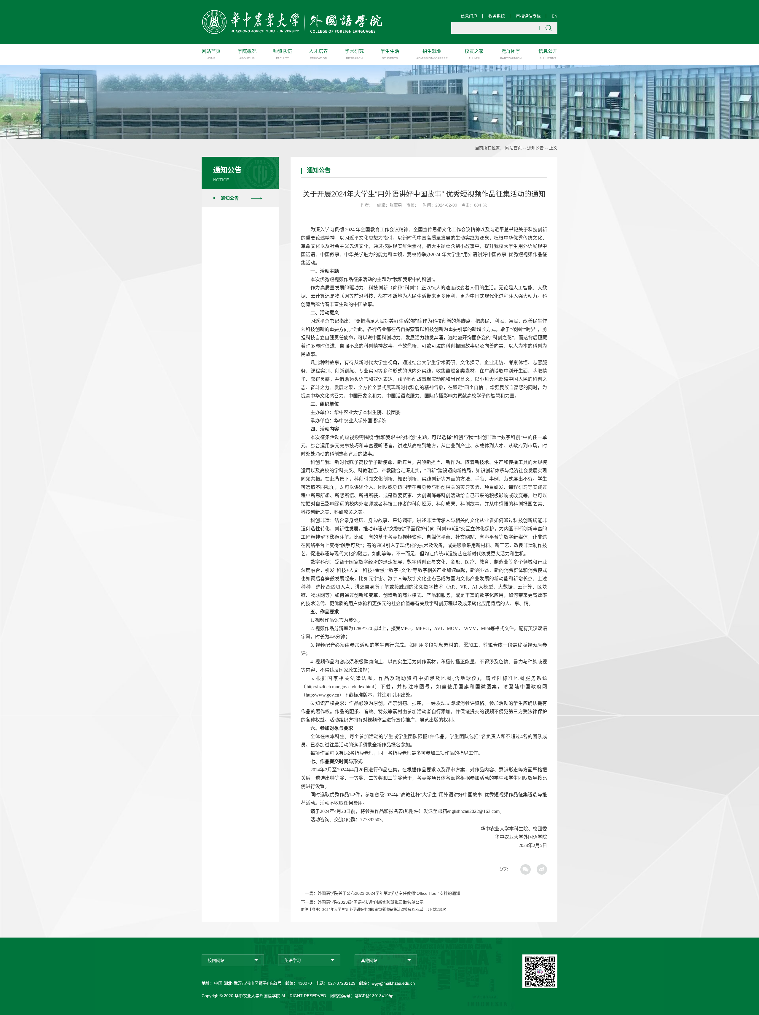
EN (554, 16)
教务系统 (496, 16)
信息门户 (469, 16)
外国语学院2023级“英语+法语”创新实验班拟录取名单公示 (371, 902)
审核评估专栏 (528, 16)
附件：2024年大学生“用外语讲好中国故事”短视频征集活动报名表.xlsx (367, 910)
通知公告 (535, 147)
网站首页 (513, 147)
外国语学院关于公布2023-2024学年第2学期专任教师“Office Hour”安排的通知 (389, 893)
